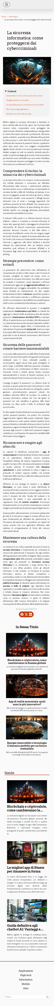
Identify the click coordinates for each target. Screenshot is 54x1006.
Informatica (13, 16)
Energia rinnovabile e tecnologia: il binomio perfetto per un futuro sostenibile (27, 745)
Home (4, 16)
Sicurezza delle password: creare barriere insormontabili (25, 105)
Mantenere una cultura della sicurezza (18, 114)
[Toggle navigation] (6, 4)
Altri (26, 988)
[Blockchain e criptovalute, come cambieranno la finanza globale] (27, 645)
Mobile (26, 984)
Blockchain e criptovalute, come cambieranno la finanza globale (27, 661)
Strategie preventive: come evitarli (17, 100)
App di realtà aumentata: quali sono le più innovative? (27, 703)
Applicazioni (26, 970)
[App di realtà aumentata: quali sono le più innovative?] (27, 686)
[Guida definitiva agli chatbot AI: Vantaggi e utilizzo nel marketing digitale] (27, 910)
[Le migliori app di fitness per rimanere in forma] (27, 852)
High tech (25, 975)
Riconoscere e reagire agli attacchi (17, 109)
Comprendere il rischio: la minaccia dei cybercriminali (24, 96)
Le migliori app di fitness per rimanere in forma (25, 869)
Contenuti (12, 91)
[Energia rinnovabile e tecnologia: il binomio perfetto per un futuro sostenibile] (27, 727)
